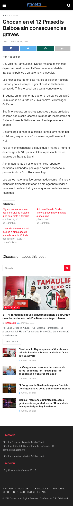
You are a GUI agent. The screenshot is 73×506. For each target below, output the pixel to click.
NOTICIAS (23, 488)
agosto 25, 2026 (26, 323)
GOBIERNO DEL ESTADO (33, 491)
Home (5, 15)
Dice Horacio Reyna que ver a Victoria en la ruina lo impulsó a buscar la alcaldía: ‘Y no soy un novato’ (44, 352)
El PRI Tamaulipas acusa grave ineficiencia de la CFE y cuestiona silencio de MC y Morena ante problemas (36, 316)
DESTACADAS (12, 307)
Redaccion (10, 323)
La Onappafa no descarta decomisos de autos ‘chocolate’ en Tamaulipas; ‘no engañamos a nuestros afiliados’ (42, 370)
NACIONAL (59, 488)
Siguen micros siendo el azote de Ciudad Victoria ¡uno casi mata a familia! (16, 212)
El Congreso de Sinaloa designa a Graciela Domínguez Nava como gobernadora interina (44, 386)
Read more (12, 341)
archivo (14, 15)
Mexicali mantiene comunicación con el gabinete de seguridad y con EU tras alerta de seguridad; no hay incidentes (43, 403)
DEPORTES (9, 491)
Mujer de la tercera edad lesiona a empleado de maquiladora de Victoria (16, 232)
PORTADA (8, 488)
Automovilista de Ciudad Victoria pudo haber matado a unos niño (51, 212)
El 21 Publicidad (60, 498)
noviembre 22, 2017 (18, 41)
